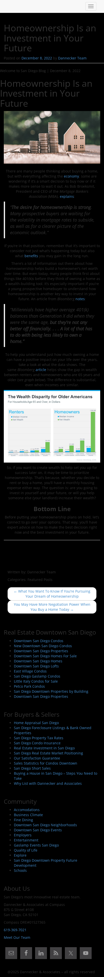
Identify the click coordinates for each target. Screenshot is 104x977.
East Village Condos (30, 671)
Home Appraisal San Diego (36, 722)
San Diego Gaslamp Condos (37, 676)
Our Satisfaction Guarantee (37, 758)
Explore (20, 855)
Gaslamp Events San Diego (36, 845)
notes (80, 298)
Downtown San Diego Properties (41, 650)
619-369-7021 (15, 929)
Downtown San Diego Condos (38, 640)
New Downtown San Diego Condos (43, 645)
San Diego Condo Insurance (37, 743)
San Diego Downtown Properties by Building (51, 691)
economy (71, 176)
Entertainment (26, 840)
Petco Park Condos (29, 686)
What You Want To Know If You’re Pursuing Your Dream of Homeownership (52, 594)
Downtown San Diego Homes (38, 661)
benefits (31, 255)
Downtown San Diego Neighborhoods (45, 824)
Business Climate (28, 814)
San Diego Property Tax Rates (38, 737)
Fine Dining (23, 819)
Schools (20, 870)
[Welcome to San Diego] (7, 6)
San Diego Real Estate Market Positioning (48, 753)
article (41, 369)
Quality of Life (25, 850)
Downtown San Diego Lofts (36, 666)
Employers (23, 835)
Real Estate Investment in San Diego (44, 748)
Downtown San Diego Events (38, 830)
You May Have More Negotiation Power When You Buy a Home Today (52, 607)
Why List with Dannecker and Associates (48, 783)
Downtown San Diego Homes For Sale (45, 656)
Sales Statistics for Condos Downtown (45, 763)
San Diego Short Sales (32, 768)
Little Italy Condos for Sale (36, 681)
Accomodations (27, 809)
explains (67, 196)
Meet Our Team (17, 937)
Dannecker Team (72, 58)
